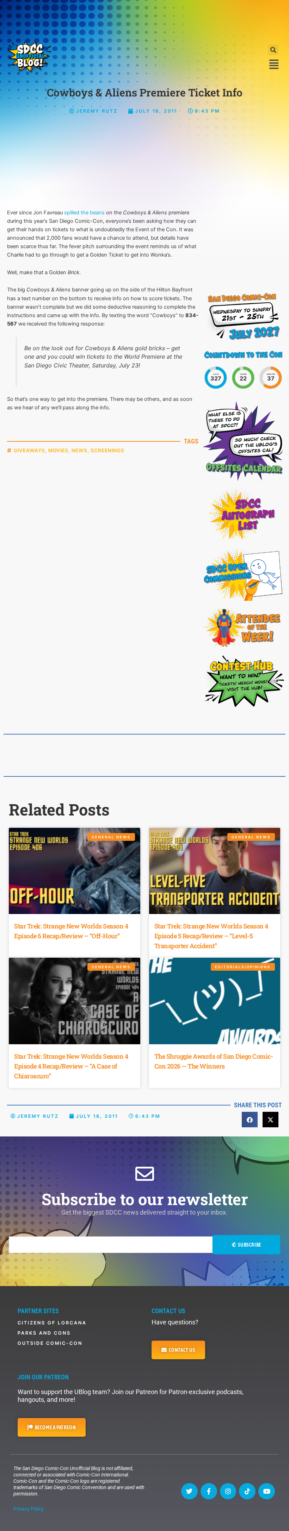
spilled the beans (84, 212)
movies (58, 450)
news (79, 450)
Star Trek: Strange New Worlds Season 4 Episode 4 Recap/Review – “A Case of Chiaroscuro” (71, 1066)
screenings (107, 450)
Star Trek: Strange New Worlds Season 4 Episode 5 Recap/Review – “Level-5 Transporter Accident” (211, 936)
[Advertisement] (144, 19)
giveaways (29, 450)
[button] (273, 50)
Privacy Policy (28, 1509)
